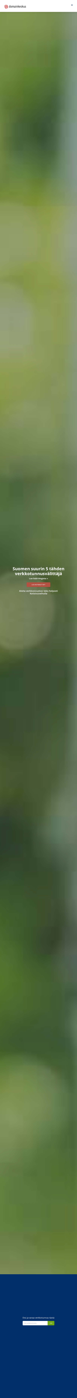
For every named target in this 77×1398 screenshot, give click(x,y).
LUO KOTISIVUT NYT (38, 585)
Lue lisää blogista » (38, 578)
